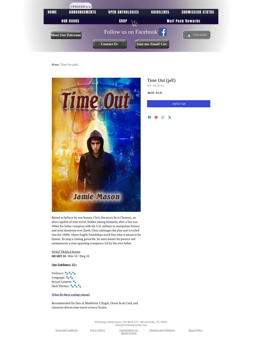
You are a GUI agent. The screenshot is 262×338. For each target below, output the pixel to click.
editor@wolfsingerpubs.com (131, 325)
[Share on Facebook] (149, 117)
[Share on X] (170, 117)
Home (55, 64)
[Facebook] (163, 32)
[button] (134, 24)
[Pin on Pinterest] (156, 117)
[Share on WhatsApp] (163, 117)
